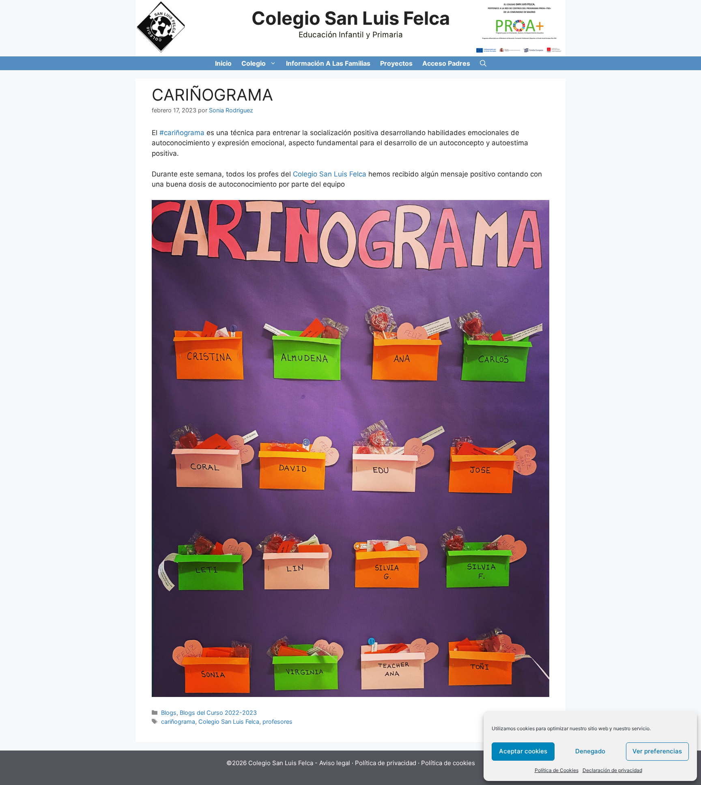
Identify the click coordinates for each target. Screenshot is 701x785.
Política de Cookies (556, 770)
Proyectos (396, 63)
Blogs (168, 712)
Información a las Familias (328, 63)
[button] (273, 63)
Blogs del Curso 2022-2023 (218, 712)
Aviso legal (334, 763)
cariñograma (178, 721)
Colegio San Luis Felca (351, 18)
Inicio (223, 63)
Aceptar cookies (523, 751)
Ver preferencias (657, 751)
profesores (277, 721)
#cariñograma (181, 133)
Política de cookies (448, 763)
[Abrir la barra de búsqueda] (483, 63)
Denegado (590, 751)
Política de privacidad (385, 763)
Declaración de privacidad (612, 770)
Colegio (253, 63)
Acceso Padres (446, 63)
